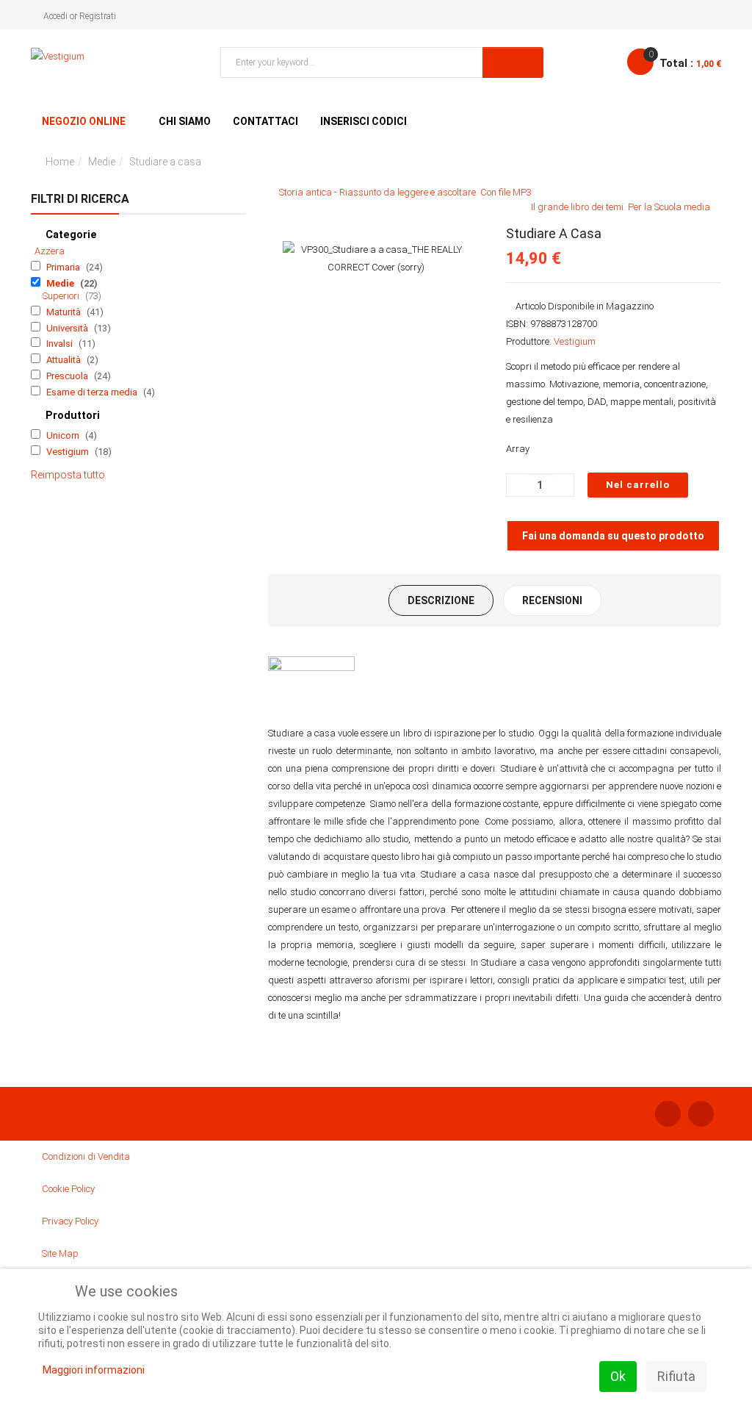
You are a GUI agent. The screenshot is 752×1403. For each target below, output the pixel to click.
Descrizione (441, 600)
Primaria (64, 267)
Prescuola (68, 375)
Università (68, 328)
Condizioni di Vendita (86, 1156)
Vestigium (68, 451)
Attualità (64, 359)
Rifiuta (676, 1376)
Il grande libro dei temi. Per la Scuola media (620, 206)
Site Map (60, 1253)
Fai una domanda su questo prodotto (613, 536)
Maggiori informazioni (94, 1370)
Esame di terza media (93, 392)
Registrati (97, 16)
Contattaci (265, 121)
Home (60, 162)
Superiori (62, 295)
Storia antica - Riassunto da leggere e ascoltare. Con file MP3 (405, 192)
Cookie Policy (68, 1188)
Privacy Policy (70, 1221)
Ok (618, 1376)
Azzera (50, 250)
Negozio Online (84, 121)
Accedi (55, 16)
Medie (101, 162)
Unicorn (64, 435)
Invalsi (60, 343)
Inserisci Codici (363, 121)
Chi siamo (185, 121)
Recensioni (552, 600)
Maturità (64, 311)
